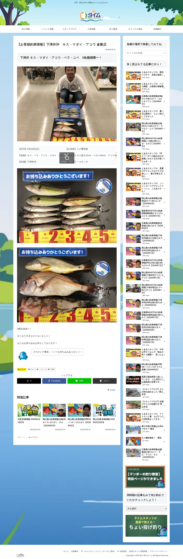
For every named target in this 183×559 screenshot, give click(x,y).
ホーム (66, 551)
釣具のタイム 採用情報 (138, 551)
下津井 (52, 369)
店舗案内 (74, 551)
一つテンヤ (42, 369)
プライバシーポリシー (158, 551)
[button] (105, 381)
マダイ (32, 369)
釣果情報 (23, 369)
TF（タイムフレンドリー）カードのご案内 (97, 551)
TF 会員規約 (122, 551)
